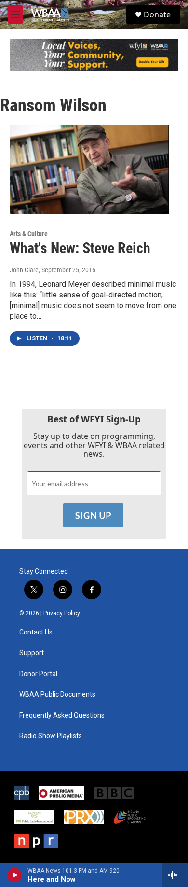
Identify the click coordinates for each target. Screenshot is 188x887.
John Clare (24, 270)
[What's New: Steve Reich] (89, 169)
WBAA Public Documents (57, 694)
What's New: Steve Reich (80, 247)
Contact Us (36, 632)
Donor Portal (38, 673)
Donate (157, 14)
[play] (15, 875)
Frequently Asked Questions (62, 715)
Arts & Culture (29, 234)
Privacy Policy (61, 613)
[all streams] (175, 875)
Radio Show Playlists (50, 736)
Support (31, 653)
